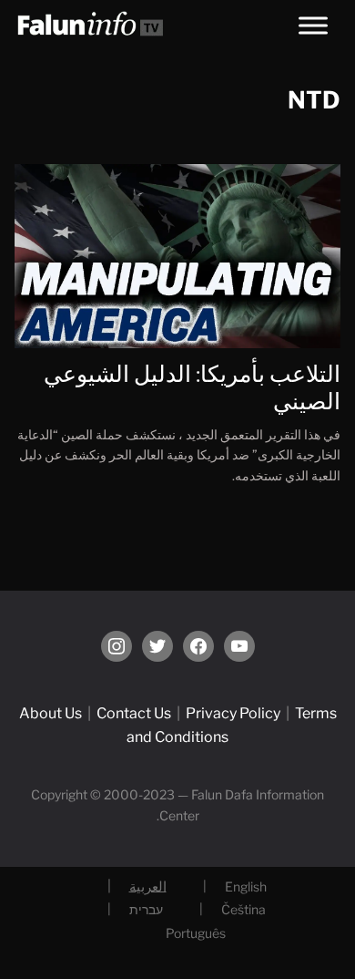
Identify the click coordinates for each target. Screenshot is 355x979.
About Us (50, 713)
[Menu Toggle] (313, 25)
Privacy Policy (233, 713)
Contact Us (133, 713)
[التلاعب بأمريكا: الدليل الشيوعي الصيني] (178, 254)
